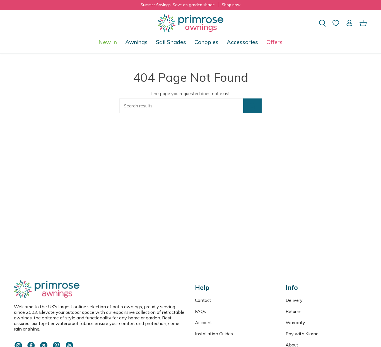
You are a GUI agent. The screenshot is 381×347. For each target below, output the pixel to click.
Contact (203, 300)
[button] (136, 42)
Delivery (294, 300)
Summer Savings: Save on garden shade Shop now (190, 4)
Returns (294, 311)
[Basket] (363, 23)
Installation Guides (214, 333)
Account (203, 322)
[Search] (252, 105)
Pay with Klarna (302, 333)
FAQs (200, 311)
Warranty (295, 322)
